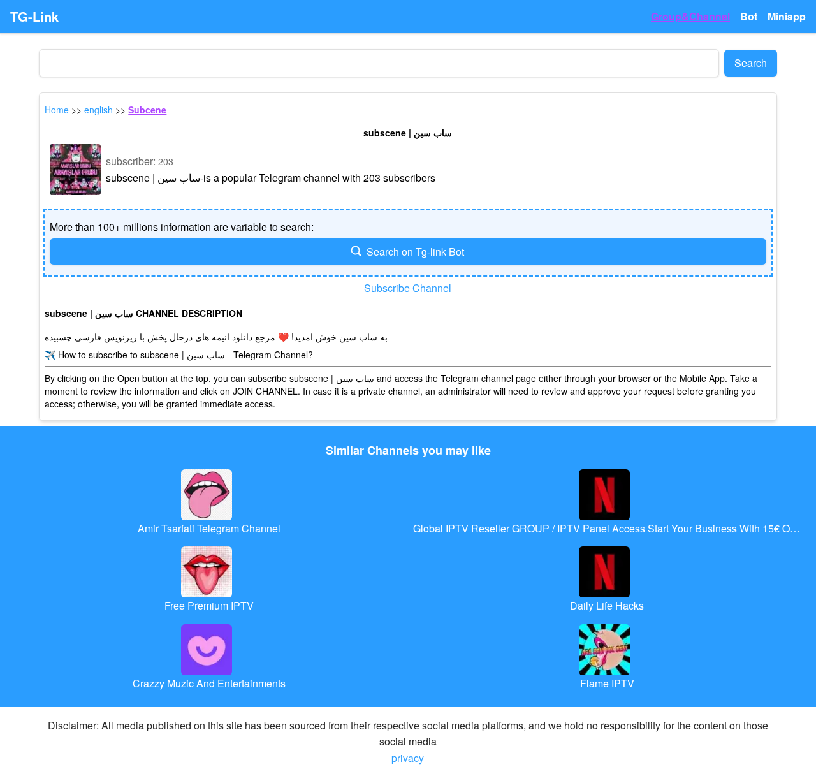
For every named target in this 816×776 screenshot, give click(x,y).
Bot (748, 16)
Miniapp (787, 16)
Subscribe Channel (407, 288)
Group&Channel (690, 16)
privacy (407, 757)
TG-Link (34, 17)
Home (57, 109)
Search (750, 62)
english (98, 109)
